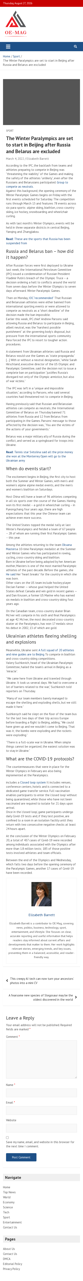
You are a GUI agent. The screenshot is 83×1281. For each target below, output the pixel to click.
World (6, 1197)
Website (11, 1120)
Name (10, 1085)
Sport (10, 130)
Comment (13, 1037)
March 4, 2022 (15, 159)
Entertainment (12, 1222)
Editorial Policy (12, 1264)
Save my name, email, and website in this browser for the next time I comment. (40, 1144)
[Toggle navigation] (8, 46)
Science (8, 1207)
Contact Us (10, 1227)
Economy (9, 1202)
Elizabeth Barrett (38, 159)
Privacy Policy (11, 1269)
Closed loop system (33, 782)
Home (6, 1187)
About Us (9, 1249)
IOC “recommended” (41, 298)
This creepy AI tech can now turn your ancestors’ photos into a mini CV (42, 981)
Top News (9, 1192)
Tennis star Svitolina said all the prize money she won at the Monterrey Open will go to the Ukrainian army (39, 456)
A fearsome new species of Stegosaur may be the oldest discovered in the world (41, 997)
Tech (6, 1212)
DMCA (6, 1259)
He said (11, 574)
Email (10, 1102)
